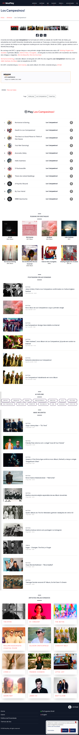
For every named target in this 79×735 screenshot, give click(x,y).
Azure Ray (8, 696)
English (44, 715)
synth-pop (72, 404)
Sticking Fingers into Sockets (69, 262)
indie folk (52, 400)
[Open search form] (77, 3)
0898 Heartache (21, 199)
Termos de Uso (6, 722)
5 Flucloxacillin (20, 168)
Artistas (34, 3)
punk (53, 404)
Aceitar (72, 730)
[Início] (8, 3)
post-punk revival (8, 404)
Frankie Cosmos (37, 672)
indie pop (31, 96)
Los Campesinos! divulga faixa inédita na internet (42, 325)
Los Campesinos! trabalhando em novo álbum (41, 377)
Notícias (42, 3)
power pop (32, 404)
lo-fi (62, 400)
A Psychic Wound (21, 184)
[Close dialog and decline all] (76, 722)
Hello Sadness (20, 161)
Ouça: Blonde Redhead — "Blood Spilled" (39, 565)
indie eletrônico (39, 400)
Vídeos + (61, 3)
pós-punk (72, 400)
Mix (48, 3)
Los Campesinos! (41, 96)
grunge (27, 400)
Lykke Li (7, 672)
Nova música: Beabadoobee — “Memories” (40, 478)
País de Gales (11, 90)
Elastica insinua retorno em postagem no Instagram (44, 530)
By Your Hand (20, 191)
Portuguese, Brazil (48, 711)
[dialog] (62, 727)
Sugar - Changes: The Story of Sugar (38, 547)
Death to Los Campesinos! (25, 130)
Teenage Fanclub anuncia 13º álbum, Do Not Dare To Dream (46, 582)
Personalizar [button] (51, 730)
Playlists (53, 3)
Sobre (3, 715)
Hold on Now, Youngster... (49, 262)
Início (2, 18)
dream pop (16, 400)
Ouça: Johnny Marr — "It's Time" (36, 425)
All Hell (10, 237)
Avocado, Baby (21, 153)
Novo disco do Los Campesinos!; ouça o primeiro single (44, 308)
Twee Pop (52, 96)
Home (3, 711)
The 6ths (8, 622)
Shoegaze (62, 404)
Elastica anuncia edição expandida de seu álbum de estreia (46, 495)
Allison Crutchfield (39, 646)
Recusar (64, 730)
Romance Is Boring (22, 122)
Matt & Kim (60, 696)
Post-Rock (21, 404)
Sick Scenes (29, 237)
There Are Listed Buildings (24, 176)
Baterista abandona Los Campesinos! (38, 360)
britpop (5, 400)
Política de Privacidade (8, 718)
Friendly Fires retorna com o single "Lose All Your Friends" (45, 443)
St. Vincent (34, 622)
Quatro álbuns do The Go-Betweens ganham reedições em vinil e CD (49, 513)
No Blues (49, 237)
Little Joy (59, 672)
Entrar (75, 707)
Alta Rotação (70, 3)
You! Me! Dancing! (22, 145)
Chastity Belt (61, 646)
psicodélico (43, 404)
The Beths (59, 622)
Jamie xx (33, 696)
